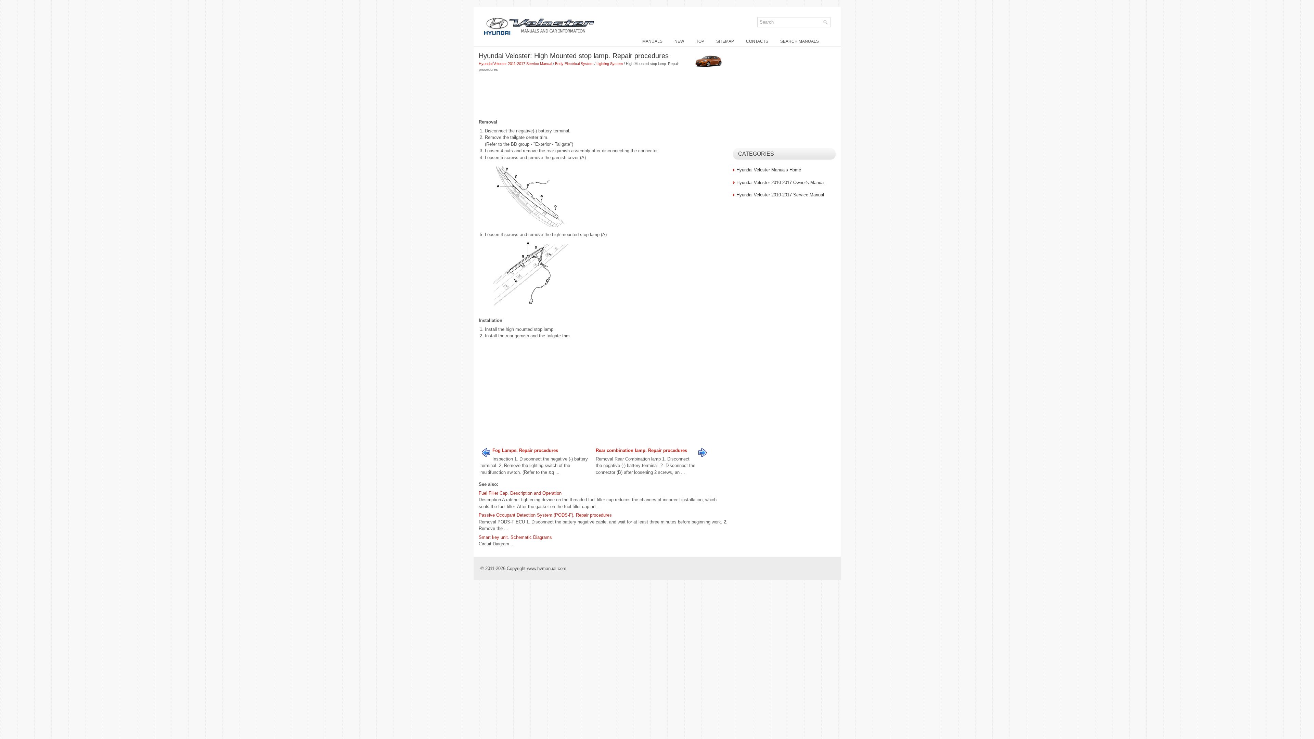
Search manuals (799, 41)
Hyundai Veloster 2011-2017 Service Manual (515, 64)
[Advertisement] (603, 96)
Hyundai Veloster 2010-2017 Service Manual (780, 194)
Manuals (652, 41)
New (679, 41)
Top (700, 41)
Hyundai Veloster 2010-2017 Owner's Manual (780, 182)
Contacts (757, 41)
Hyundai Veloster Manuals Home (768, 169)
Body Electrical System (574, 64)
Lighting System (609, 64)
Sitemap (725, 41)
